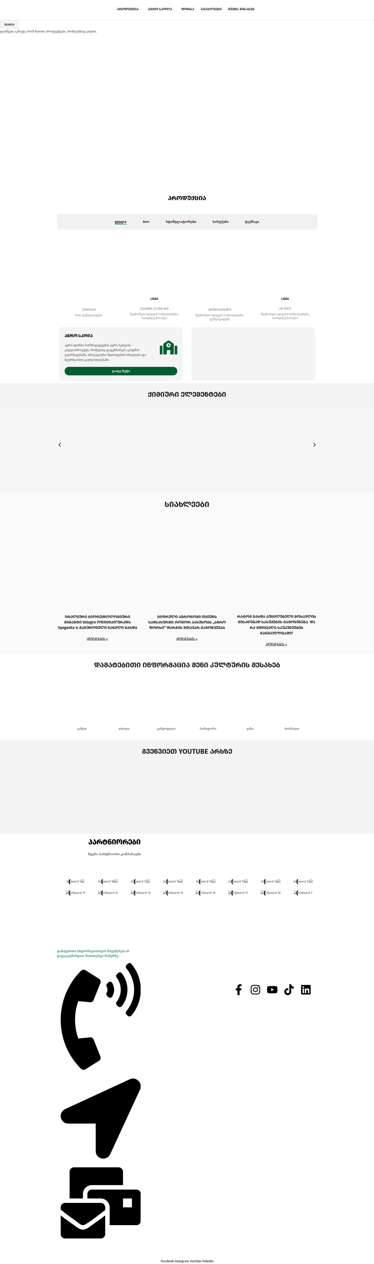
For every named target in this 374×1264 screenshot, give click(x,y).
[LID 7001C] (285, 262)
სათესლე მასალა (154, 318)
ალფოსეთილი (219, 310)
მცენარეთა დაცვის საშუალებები (154, 314)
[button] (59, 445)
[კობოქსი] (89, 262)
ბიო (78, 315)
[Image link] (187, 445)
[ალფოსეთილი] (220, 262)
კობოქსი (89, 310)
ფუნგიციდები (92, 315)
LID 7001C (285, 309)
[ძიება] (291, 9)
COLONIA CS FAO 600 (154, 309)
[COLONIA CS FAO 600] (154, 262)
